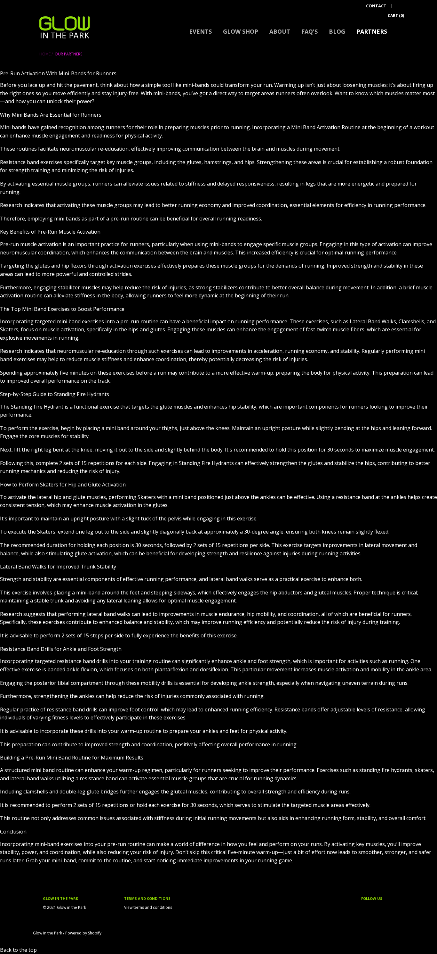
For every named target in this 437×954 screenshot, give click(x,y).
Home (45, 54)
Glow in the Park (47, 933)
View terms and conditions (148, 907)
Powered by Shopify (83, 933)
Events (200, 31)
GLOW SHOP (240, 31)
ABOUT (279, 31)
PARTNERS (371, 31)
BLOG (337, 31)
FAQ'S (309, 31)
